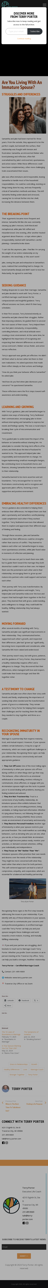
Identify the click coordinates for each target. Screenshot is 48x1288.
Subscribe (35, 31)
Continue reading (24, 38)
